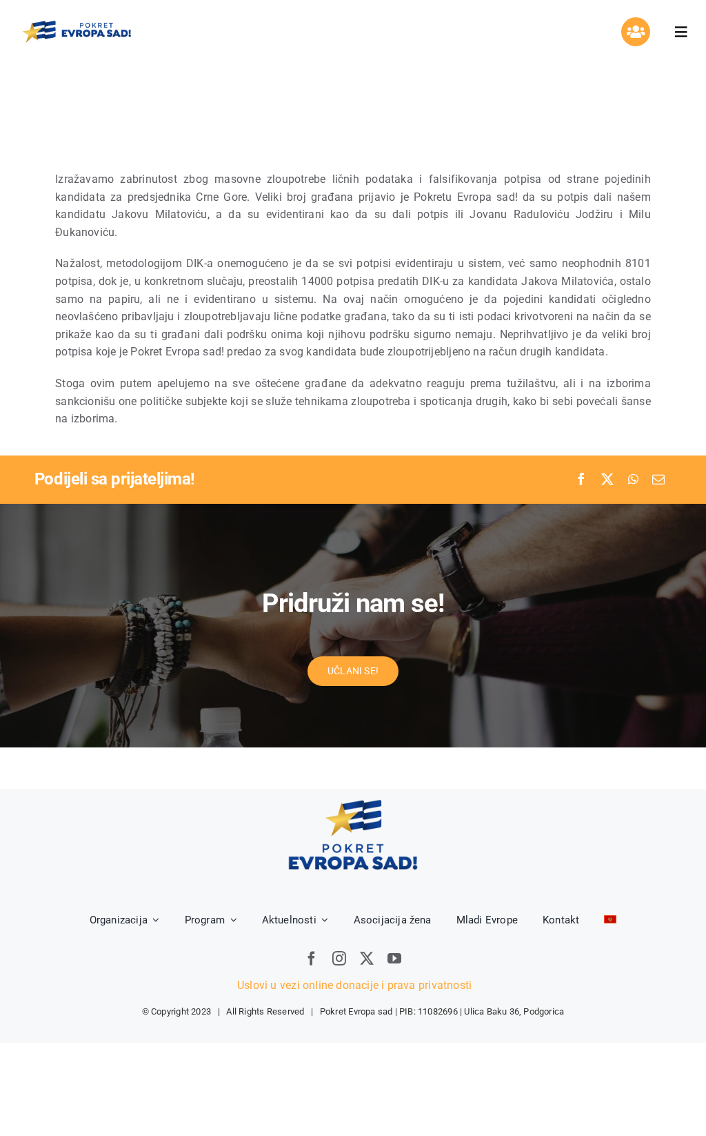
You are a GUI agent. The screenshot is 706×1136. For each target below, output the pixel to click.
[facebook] (312, 959)
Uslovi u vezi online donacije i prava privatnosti (353, 985)
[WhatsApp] (633, 479)
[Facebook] (581, 479)
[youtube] (394, 959)
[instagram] (339, 959)
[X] (607, 479)
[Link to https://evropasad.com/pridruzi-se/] (635, 31)
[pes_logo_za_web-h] (76, 23)
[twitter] (367, 959)
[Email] (658, 479)
